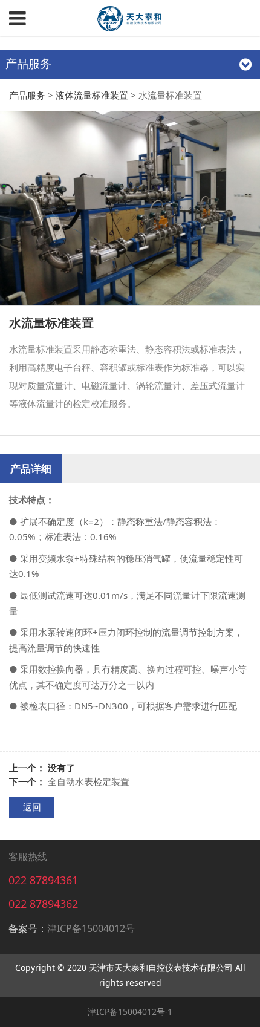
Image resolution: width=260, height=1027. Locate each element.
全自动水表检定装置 (88, 781)
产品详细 (30, 468)
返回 (32, 807)
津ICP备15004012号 (91, 928)
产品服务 (27, 95)
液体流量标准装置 (92, 95)
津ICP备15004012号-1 (130, 1011)
